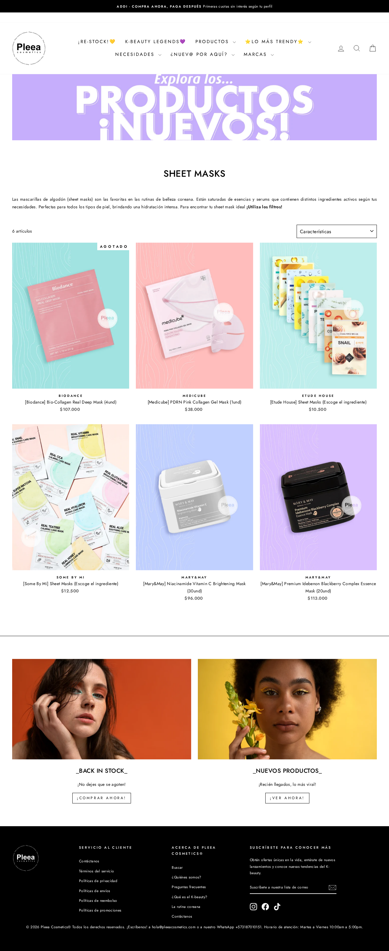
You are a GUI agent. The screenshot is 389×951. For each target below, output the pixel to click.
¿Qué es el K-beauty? (189, 896)
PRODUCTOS (213, 41)
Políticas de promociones (100, 910)
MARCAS (256, 54)
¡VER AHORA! (287, 798)
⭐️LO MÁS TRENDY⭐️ (276, 41)
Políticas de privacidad (98, 880)
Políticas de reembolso (98, 900)
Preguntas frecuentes (189, 886)
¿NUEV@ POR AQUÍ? (200, 54)
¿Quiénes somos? (186, 877)
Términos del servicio (96, 871)
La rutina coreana (186, 906)
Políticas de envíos (94, 890)
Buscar (177, 867)
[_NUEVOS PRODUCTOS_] (287, 709)
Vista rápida (71, 381)
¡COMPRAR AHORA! (101, 798)
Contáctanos (89, 861)
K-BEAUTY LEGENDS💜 (155, 41)
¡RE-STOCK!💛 (97, 41)
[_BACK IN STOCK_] (101, 709)
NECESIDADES (136, 54)
